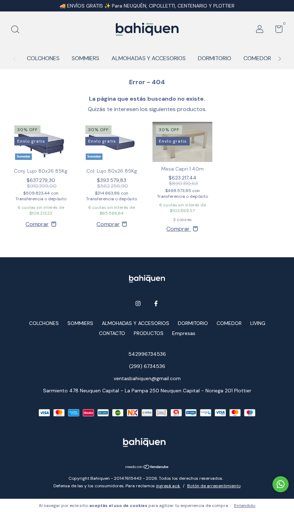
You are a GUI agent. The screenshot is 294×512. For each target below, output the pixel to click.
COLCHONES (43, 58)
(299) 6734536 (147, 366)
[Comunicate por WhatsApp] (280, 484)
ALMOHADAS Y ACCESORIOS (149, 58)
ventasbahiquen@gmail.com (147, 378)
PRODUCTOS (148, 333)
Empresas (183, 333)
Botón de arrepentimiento (214, 486)
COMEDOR (257, 58)
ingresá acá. (168, 486)
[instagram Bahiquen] (138, 303)
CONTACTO (112, 333)
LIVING (257, 323)
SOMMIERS (85, 58)
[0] (276, 30)
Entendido (244, 505)
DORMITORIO (214, 58)
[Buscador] (18, 30)
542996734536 (147, 354)
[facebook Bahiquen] (156, 303)
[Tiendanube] (147, 467)
